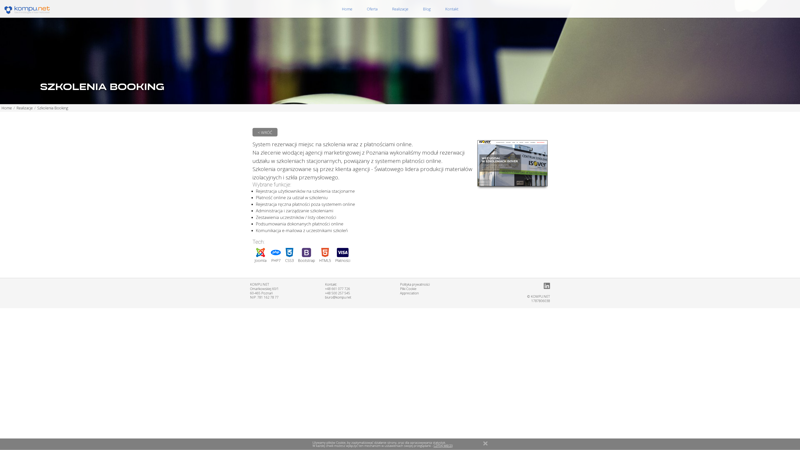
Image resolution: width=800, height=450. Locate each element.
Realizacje (400, 8)
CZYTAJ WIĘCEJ (443, 446)
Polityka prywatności (415, 284)
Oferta (372, 8)
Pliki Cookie (408, 288)
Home (347, 8)
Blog (427, 8)
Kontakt (451, 8)
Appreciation (409, 293)
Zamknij (485, 443)
